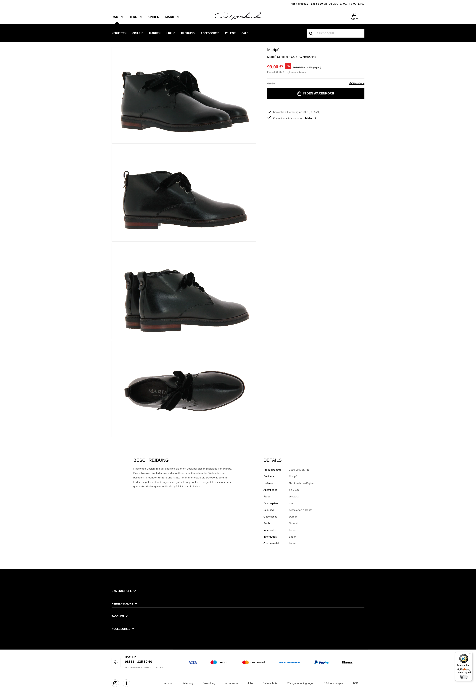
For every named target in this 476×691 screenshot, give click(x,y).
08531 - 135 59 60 (138, 661)
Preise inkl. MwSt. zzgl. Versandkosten (286, 72)
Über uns (167, 683)
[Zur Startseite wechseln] (238, 16)
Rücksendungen (333, 683)
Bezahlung (209, 683)
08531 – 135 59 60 (311, 3)
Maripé (273, 49)
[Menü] (470, 654)
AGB (355, 683)
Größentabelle (356, 83)
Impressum (231, 683)
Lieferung (187, 683)
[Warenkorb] (362, 13)
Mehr (308, 118)
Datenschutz (270, 683)
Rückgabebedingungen (300, 683)
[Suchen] (311, 33)
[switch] (463, 677)
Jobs (250, 683)
